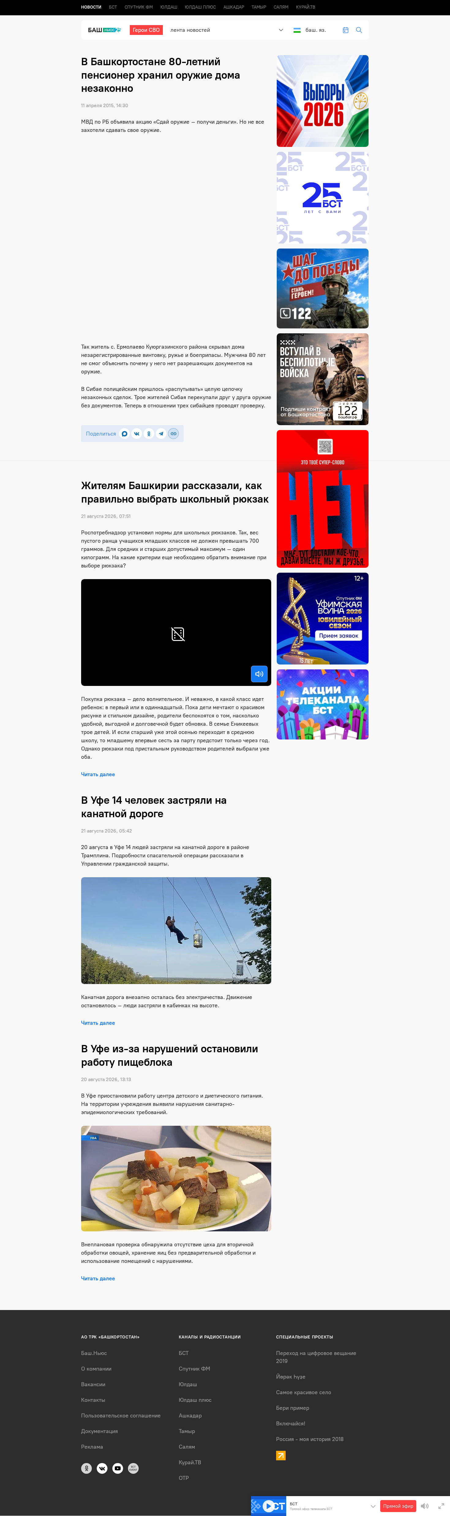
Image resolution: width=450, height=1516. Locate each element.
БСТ (113, 7)
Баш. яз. (316, 30)
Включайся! (290, 1423)
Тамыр (259, 7)
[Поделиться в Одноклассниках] (149, 433)
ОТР (184, 1478)
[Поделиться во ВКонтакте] (136, 433)
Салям (281, 7)
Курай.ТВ (305, 7)
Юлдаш (168, 7)
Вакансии (93, 1384)
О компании (96, 1368)
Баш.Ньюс (94, 1353)
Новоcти (91, 7)
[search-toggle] (359, 30)
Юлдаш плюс (200, 7)
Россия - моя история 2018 (310, 1439)
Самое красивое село (303, 1392)
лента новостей (190, 30)
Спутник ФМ (139, 7)
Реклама (92, 1446)
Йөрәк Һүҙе (291, 1376)
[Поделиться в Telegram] (161, 433)
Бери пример (292, 1408)
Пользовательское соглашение (121, 1415)
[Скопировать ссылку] (173, 434)
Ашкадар (233, 7)
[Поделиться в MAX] (124, 433)
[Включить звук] (259, 674)
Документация (99, 1431)
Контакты (93, 1400)
